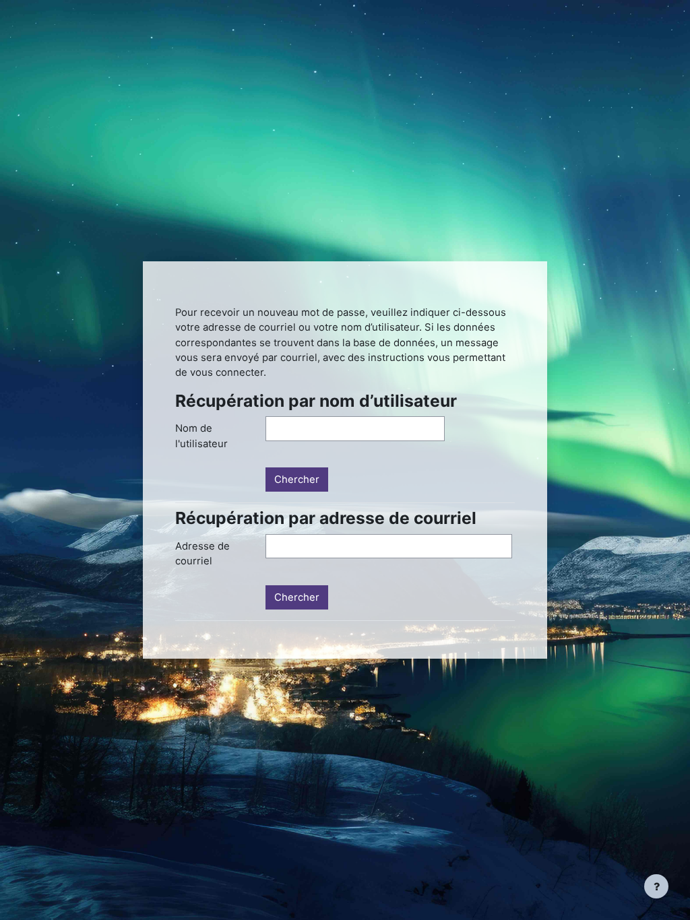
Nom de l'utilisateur (201, 435)
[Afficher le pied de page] (656, 886)
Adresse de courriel (202, 553)
